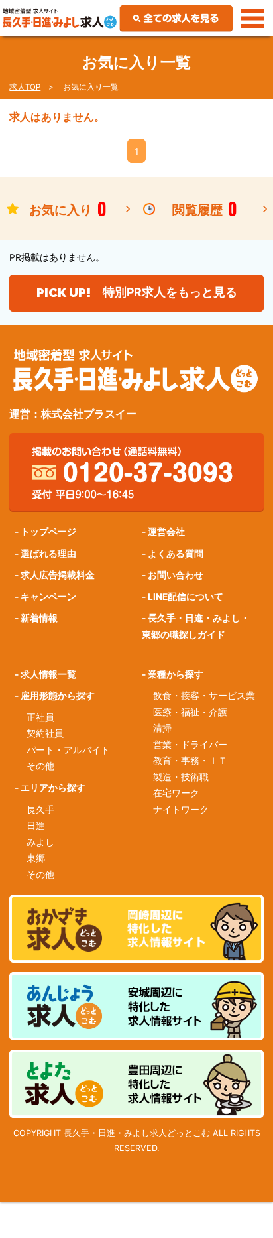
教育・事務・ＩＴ (190, 760)
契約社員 (45, 733)
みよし (40, 842)
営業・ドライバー (190, 744)
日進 (36, 825)
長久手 (40, 809)
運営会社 (166, 531)
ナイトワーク (181, 809)
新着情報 (39, 618)
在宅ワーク (176, 793)
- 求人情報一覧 (45, 674)
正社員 (40, 717)
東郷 (36, 858)
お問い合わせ (175, 575)
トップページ (48, 531)
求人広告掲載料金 (58, 575)
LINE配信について (185, 596)
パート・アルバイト (68, 750)
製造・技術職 (181, 777)
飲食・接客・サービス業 (204, 695)
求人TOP (24, 87)
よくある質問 (175, 553)
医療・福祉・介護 (190, 712)
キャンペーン (48, 596)
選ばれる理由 (48, 553)
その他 (40, 766)
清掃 (162, 728)
